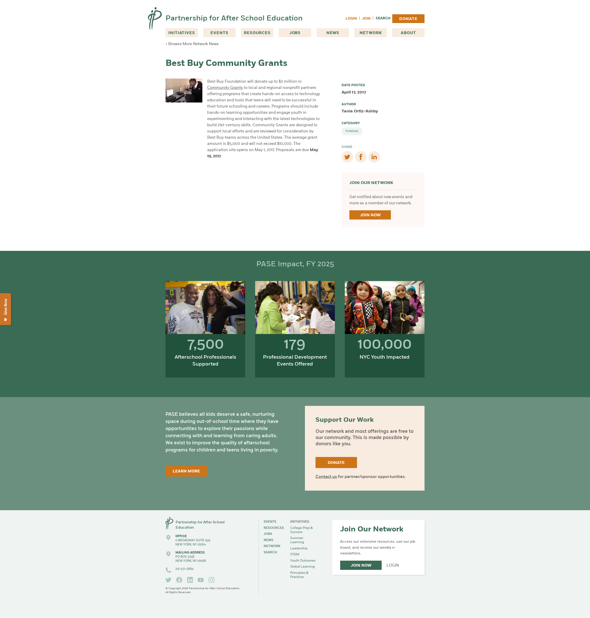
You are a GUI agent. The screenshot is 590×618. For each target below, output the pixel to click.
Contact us (326, 477)
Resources (257, 33)
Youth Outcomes (303, 560)
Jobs (295, 33)
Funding (351, 131)
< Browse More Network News (192, 44)
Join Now (370, 215)
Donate (408, 19)
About (408, 33)
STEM (294, 554)
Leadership (299, 548)
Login (351, 19)
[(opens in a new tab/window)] (168, 580)
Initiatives (181, 33)
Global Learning (302, 566)
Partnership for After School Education (234, 18)
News (332, 33)
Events (219, 33)
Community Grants (225, 88)
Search (383, 18)
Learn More (186, 471)
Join (366, 19)
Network (371, 33)
